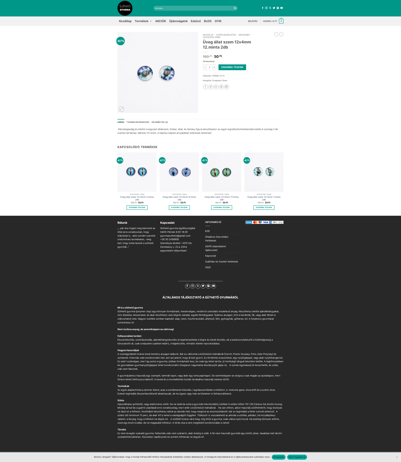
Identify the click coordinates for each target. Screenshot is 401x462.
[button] (253, 21)
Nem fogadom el (297, 457)
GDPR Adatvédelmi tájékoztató (215, 248)
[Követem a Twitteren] (274, 8)
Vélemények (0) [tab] (159, 122)
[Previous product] (281, 34)
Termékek (141, 21)
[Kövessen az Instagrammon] (266, 8)
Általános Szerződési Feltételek (216, 238)
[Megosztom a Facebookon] (205, 87)
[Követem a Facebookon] (262, 8)
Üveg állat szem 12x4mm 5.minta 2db (137, 198)
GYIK (218, 21)
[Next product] (276, 34)
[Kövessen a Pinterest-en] (278, 8)
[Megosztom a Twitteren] (210, 87)
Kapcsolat (210, 255)
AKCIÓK (160, 21)
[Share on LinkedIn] (226, 87)
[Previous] (117, 183)
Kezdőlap (125, 21)
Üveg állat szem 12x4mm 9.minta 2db (179, 198)
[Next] (283, 183)
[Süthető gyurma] (133, 8)
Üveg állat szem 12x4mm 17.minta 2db (222, 198)
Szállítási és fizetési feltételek (221, 261)
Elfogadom (278, 457)
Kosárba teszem (232, 67)
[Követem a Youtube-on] (281, 8)
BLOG (208, 21)
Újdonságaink (178, 21)
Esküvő (196, 21)
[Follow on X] (270, 8)
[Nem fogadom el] (397, 458)
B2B (207, 231)
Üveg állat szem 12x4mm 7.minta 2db (264, 198)
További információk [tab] (137, 122)
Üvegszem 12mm (211, 37)
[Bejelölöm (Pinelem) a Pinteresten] (221, 87)
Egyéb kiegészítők (226, 35)
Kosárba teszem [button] (137, 207)
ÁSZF (208, 267)
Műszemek (244, 35)
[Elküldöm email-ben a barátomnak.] (216, 87)
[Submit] (235, 8)
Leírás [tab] (120, 122)
